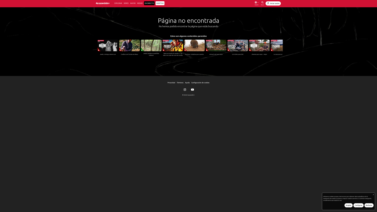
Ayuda (187, 83)
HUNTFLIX (160, 3)
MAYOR (133, 3)
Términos (180, 83)
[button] (256, 3)
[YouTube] (192, 90)
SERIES (126, 3)
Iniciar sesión (275, 3)
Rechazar (369, 205)
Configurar (358, 205)
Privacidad (171, 83)
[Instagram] (184, 90)
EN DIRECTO (149, 3)
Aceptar (348, 205)
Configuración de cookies (200, 83)
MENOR (140, 3)
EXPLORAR (118, 3)
